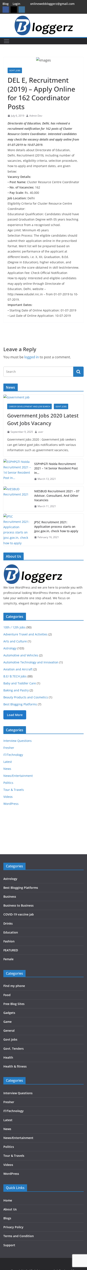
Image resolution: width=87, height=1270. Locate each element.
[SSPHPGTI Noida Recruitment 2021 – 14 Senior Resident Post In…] (17, 471)
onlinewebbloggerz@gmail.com (52, 4)
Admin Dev (35, 115)
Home (7, 1200)
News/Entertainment (18, 776)
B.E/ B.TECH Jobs (15, 676)
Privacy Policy (13, 1227)
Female (8, 959)
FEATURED (10, 950)
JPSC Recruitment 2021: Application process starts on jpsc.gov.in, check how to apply (56, 526)
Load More (15, 715)
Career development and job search (29, 406)
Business (9, 897)
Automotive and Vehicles (20, 655)
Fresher (8, 748)
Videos (8, 797)
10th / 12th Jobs (14, 627)
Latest (7, 762)
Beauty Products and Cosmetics (25, 697)
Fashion (9, 941)
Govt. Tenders (13, 1049)
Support (9, 1245)
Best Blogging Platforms (20, 704)
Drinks (8, 923)
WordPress (11, 804)
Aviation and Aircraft (18, 669)
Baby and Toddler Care (19, 683)
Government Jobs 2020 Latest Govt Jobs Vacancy (43, 419)
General (9, 1031)
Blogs (7, 1218)
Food (7, 995)
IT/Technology (13, 755)
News (7, 769)
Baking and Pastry (16, 690)
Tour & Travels (13, 790)
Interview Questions (17, 741)
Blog (6, 4)
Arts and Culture (15, 641)
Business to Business (18, 905)
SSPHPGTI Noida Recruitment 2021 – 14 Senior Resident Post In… (56, 468)
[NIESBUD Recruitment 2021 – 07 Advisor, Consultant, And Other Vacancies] (17, 498)
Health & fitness (15, 1066)
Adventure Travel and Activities (25, 634)
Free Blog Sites (13, 1004)
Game (7, 1022)
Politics (8, 783)
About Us (10, 1209)
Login (16, 4)
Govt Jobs (14, 70)
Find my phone (14, 986)
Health (8, 1057)
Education (10, 932)
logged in (31, 357)
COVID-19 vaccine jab (18, 914)
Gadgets (9, 1013)
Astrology (9, 648)
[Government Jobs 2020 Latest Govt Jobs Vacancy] (43, 397)
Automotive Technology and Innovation (30, 662)
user (40, 432)
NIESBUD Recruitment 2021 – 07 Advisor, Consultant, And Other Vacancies (56, 495)
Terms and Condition (18, 1236)
